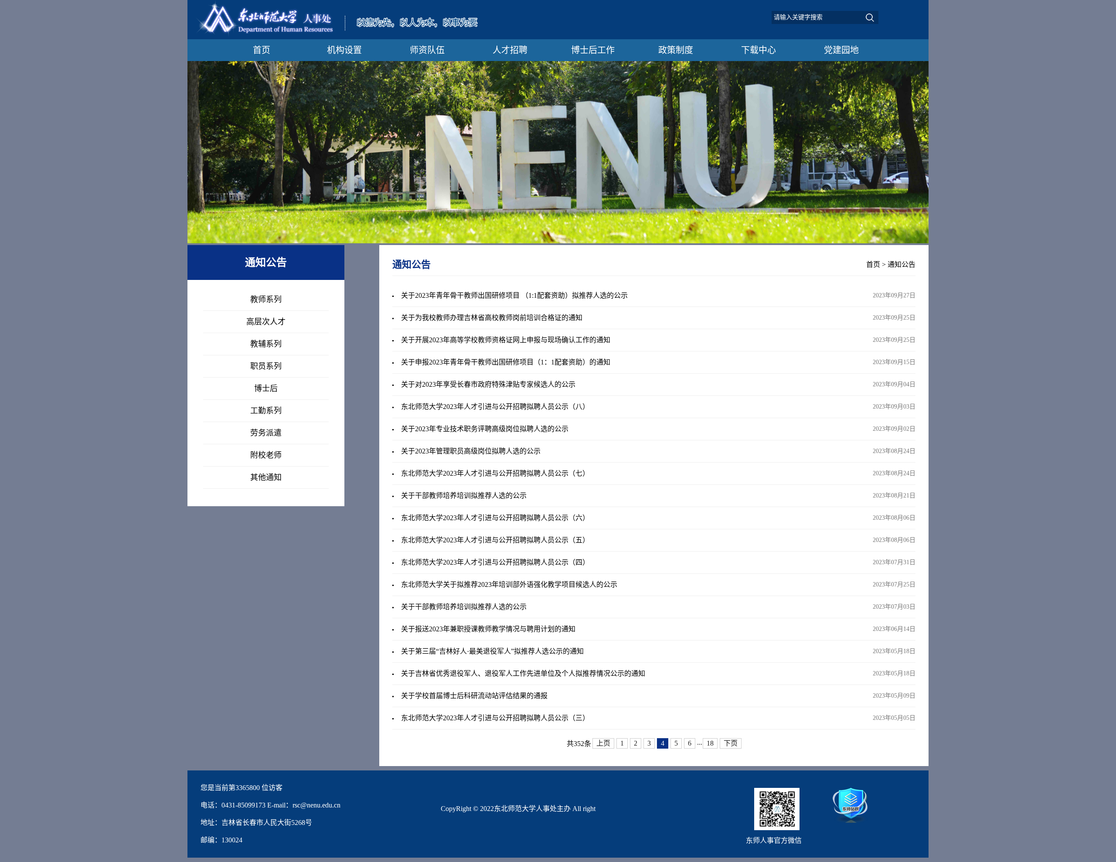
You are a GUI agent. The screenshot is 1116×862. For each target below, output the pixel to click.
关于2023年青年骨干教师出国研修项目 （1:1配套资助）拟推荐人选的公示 (514, 295)
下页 (731, 743)
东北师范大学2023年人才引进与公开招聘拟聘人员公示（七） (495, 473)
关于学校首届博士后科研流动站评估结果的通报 (474, 695)
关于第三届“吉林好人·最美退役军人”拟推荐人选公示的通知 (492, 651)
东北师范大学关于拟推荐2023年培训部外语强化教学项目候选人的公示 (509, 584)
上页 (603, 743)
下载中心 (758, 50)
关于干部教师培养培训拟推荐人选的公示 (464, 495)
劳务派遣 (266, 433)
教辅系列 (266, 344)
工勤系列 (266, 410)
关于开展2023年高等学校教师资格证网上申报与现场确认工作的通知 (505, 340)
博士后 (266, 388)
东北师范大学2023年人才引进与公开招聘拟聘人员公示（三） (495, 718)
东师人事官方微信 (774, 840)
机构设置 (344, 50)
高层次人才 (266, 321)
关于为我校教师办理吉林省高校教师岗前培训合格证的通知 (491, 317)
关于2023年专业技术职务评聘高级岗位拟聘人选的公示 (484, 429)
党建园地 (841, 50)
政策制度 (675, 50)
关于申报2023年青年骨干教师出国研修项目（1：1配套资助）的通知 (505, 362)
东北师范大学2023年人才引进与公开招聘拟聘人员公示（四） (495, 562)
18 (710, 743)
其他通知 (266, 477)
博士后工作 (593, 50)
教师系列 (266, 299)
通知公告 (901, 264)
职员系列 (266, 366)
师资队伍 (427, 50)
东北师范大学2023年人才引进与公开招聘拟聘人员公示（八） (495, 406)
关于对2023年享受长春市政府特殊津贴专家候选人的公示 (488, 384)
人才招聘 (510, 50)
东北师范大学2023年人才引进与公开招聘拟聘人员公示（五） (495, 540)
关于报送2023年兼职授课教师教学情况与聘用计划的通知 (488, 629)
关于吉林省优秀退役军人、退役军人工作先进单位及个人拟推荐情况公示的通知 (523, 673)
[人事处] (340, 36)
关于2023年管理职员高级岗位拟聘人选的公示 (471, 451)
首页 (261, 50)
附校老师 (266, 455)
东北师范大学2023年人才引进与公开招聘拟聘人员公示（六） (495, 517)
